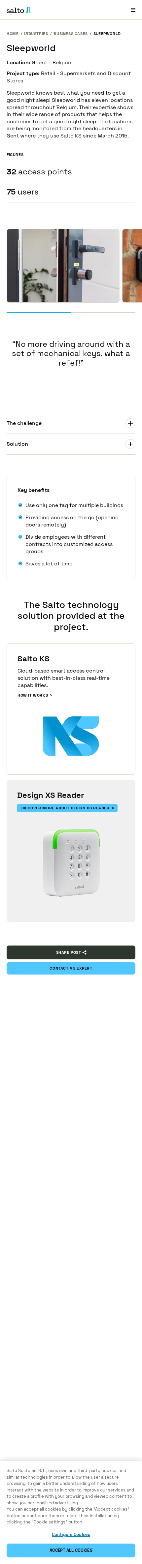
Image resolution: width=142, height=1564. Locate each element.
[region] (71, 1512)
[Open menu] (133, 9)
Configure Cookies (71, 1534)
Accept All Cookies (71, 1550)
